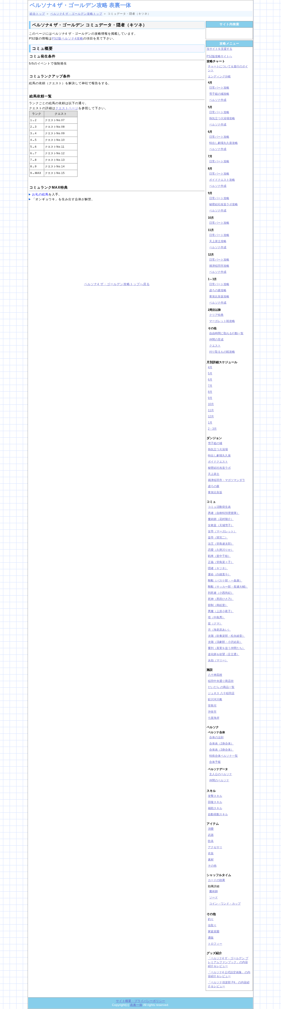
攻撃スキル (215, 796)
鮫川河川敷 (215, 699)
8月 (210, 392)
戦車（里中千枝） (219, 556)
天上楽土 (213, 474)
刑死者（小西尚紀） (221, 592)
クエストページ (66, 108)
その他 (212, 865)
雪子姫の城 (215, 443)
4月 (210, 367)
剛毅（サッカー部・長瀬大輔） (228, 586)
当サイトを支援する (219, 48)
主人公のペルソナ (220, 774)
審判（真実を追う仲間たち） (226, 648)
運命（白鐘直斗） (219, 574)
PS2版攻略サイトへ (219, 56)
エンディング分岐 (219, 76)
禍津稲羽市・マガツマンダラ (226, 480)
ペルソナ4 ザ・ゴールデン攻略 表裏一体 (80, 5)
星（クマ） (215, 623)
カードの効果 (216, 880)
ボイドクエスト (218, 461)
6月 (210, 379)
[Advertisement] (71, 243)
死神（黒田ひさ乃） (221, 599)
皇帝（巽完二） (218, 537)
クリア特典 (216, 315)
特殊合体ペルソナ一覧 (223, 755)
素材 (211, 859)
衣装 (211, 853)
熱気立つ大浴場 (218, 449)
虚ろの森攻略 (217, 290)
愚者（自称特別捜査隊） (223, 513)
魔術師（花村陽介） (221, 519)
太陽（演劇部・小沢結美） (225, 642)
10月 (211, 404)
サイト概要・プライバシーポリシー (140, 1001)
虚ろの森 (213, 486)
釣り (211, 919)
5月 (210, 373)
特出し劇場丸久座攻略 (223, 143)
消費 (211, 828)
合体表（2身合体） (221, 743)
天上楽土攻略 (217, 241)
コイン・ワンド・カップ (225, 903)
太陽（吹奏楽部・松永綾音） (226, 635)
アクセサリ (215, 847)
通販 (211, 937)
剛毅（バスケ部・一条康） (225, 580)
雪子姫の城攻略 (219, 93)
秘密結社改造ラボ (219, 467)
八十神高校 (215, 674)
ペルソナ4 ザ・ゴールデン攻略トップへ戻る (117, 284)
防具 (211, 841)
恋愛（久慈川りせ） (221, 549)
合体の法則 (216, 737)
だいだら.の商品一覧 (221, 687)
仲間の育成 (216, 339)
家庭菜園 (213, 931)
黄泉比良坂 (215, 492)
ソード (213, 897)
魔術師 (213, 891)
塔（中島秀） (216, 617)
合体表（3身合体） (221, 749)
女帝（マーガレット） (222, 531)
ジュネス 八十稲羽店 (221, 693)
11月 (211, 410)
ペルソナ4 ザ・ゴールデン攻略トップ (76, 13)
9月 (210, 398)
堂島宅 (212, 705)
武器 (211, 835)
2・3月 (212, 428)
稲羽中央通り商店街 (221, 681)
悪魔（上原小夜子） (221, 611)
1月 (210, 422)
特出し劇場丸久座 (219, 455)
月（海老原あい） (219, 629)
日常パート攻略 (219, 87)
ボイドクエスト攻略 (222, 179)
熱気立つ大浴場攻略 (222, 118)
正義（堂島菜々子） (221, 562)
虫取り (212, 925)
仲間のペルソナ (219, 780)
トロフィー (215, 943)
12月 (211, 416)
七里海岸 (213, 717)
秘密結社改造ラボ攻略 (223, 204)
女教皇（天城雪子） (221, 525)
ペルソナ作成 (217, 100)
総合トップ (37, 13)
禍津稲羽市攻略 (219, 265)
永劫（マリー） (218, 660)
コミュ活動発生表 (219, 506)
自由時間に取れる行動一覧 (226, 333)
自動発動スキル (218, 814)
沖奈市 (212, 711)
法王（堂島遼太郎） (221, 543)
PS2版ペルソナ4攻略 (67, 38)
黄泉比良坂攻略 (219, 296)
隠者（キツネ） (218, 568)
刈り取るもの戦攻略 (222, 351)
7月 (210, 385)
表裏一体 (136, 1005)
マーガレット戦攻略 (222, 321)
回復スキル (215, 802)
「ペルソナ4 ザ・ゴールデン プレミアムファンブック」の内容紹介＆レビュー (228, 962)
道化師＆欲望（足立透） (223, 654)
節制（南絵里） (218, 605)
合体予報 (215, 762)
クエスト (215, 345)
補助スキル (215, 808)
